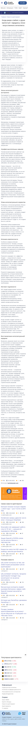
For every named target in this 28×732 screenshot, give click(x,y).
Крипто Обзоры (6, 702)
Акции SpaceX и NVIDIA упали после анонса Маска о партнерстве (12, 540)
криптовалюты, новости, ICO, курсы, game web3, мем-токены (13, 719)
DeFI (20, 8)
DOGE (6, 679)
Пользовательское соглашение (11, 691)
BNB (5, 676)
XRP (5, 670)
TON (15, 8)
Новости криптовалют (13, 17)
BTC (5, 661)
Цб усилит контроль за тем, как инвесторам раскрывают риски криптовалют (12, 565)
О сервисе (5, 708)
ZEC (5, 673)
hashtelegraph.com (12, 483)
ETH (5, 664)
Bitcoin (3, 8)
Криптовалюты (6, 706)
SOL (5, 667)
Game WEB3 (5, 699)
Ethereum (10, 8)
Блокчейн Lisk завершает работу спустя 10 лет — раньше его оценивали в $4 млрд (13, 529)
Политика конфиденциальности (11, 689)
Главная (3, 17)
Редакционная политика (9, 687)
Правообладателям (7, 694)
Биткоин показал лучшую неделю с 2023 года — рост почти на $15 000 (13, 509)
